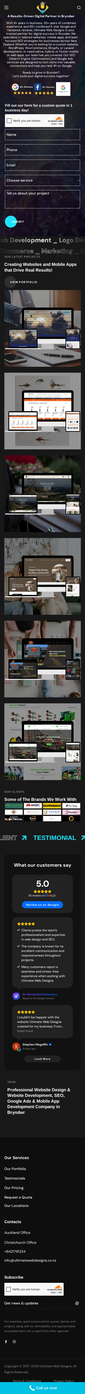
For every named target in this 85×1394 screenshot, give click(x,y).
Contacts (12, 1222)
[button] (79, 7)
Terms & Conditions (27, 1381)
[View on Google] (16, 1046)
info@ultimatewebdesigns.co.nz (30, 1260)
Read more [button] (25, 1031)
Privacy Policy (64, 1381)
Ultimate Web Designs (56, 1366)
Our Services (16, 1158)
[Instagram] (14, 1341)
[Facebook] (6, 1341)
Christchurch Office (20, 1242)
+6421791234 (15, 1251)
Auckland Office (17, 1232)
